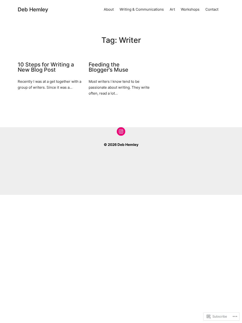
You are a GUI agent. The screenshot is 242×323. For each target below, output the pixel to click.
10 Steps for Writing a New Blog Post (46, 67)
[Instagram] (121, 131)
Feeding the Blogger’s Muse (108, 67)
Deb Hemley (33, 9)
